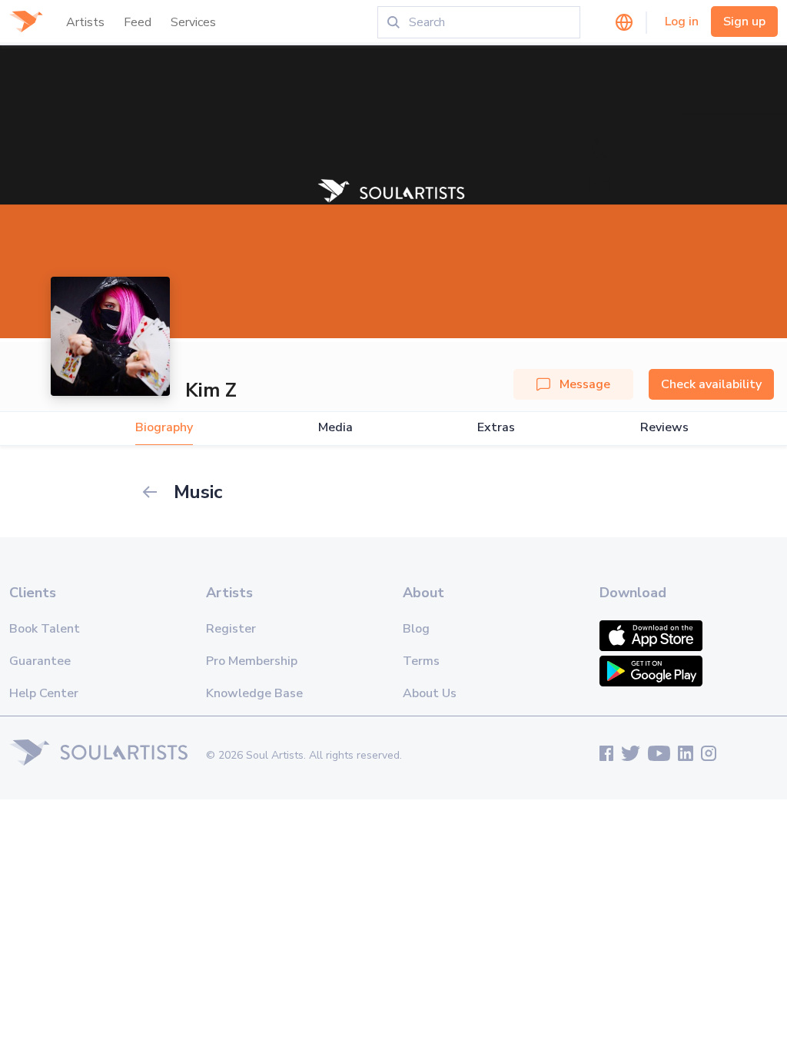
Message (585, 384)
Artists (85, 22)
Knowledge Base (254, 693)
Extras (496, 428)
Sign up (744, 21)
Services (193, 22)
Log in (682, 21)
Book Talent (44, 628)
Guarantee (40, 661)
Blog (416, 628)
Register (231, 628)
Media (335, 428)
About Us (430, 693)
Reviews (664, 428)
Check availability (711, 384)
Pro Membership (251, 661)
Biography (164, 428)
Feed (137, 22)
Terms (421, 661)
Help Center (43, 693)
